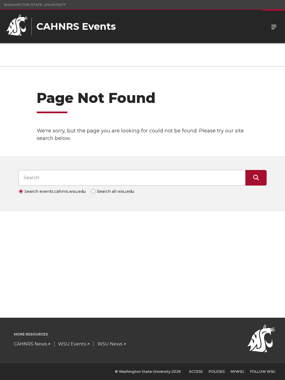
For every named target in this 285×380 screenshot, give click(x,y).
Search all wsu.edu (115, 191)
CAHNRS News (30, 344)
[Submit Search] (256, 178)
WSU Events (72, 344)
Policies (217, 371)
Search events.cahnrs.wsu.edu (55, 191)
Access (196, 371)
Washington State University (35, 5)
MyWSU (237, 371)
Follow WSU (262, 371)
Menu (274, 26)
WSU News (109, 344)
